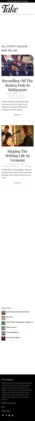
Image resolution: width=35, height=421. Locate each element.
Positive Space (11, 327)
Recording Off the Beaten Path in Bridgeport (17, 85)
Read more (17, 115)
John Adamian (17, 96)
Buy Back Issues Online (8, 403)
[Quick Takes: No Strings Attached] (3, 313)
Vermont (28, 166)
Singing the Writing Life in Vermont (17, 155)
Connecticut (18, 98)
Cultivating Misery (12, 332)
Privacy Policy (5, 411)
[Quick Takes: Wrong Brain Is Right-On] (3, 323)
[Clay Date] (3, 318)
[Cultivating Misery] (3, 333)
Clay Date (9, 317)
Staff (2, 407)
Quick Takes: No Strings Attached (18, 312)
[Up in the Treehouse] (3, 338)
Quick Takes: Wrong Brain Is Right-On (19, 322)
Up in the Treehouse (13, 337)
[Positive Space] (3, 328)
